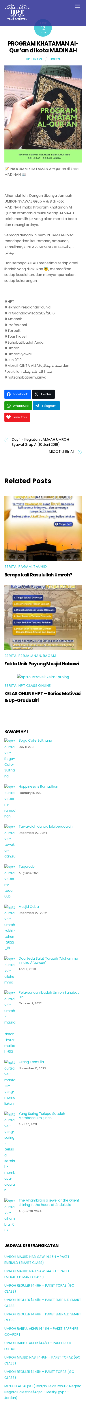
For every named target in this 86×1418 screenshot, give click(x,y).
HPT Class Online (34, 685)
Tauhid (40, 566)
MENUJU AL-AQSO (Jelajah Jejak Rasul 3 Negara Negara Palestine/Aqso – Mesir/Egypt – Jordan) (42, 1392)
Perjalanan (29, 655)
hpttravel (35, 59)
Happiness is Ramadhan (38, 786)
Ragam (25, 566)
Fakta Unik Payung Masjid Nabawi (41, 663)
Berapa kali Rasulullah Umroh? (38, 575)
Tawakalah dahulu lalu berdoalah (46, 826)
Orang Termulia (31, 1062)
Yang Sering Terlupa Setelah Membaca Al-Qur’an (42, 1116)
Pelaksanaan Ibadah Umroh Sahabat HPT (49, 994)
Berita (55, 58)
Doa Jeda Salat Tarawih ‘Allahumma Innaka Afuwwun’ (48, 960)
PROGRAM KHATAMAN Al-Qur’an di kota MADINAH (43, 47)
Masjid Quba (29, 907)
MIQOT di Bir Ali (61, 451)
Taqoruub (27, 866)
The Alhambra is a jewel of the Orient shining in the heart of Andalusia (49, 1202)
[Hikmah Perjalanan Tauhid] (17, 18)
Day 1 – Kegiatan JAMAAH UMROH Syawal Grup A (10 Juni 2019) (40, 442)
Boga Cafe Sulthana (35, 740)
